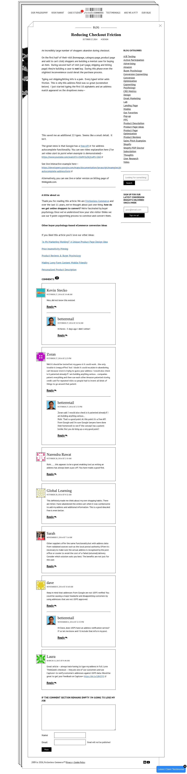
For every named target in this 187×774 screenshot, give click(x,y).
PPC (125, 119)
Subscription (129, 151)
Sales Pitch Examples (134, 140)
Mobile (127, 109)
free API (84, 145)
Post (46, 749)
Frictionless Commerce (97, 201)
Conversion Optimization (130, 79)
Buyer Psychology (132, 70)
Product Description (133, 123)
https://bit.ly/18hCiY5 (94, 676)
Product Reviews (132, 137)
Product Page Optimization (130, 132)
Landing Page (130, 105)
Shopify (127, 144)
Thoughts (128, 154)
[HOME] (94, 13)
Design (105, 39)
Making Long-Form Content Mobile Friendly (64, 262)
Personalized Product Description (59, 269)
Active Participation (133, 60)
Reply (50, 307)
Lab (125, 101)
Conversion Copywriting (135, 74)
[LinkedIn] (145, 763)
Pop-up (127, 116)
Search (129, 183)
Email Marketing (132, 98)
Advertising (129, 63)
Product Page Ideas (133, 126)
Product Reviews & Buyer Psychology (61, 255)
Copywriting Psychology (129, 86)
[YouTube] (148, 763)
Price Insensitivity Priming (55, 248)
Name (45, 735)
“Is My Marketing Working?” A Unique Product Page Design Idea (75, 241)
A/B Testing (129, 56)
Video (126, 162)
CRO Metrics (129, 91)
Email (45, 742)
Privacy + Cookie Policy (75, 762)
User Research (130, 158)
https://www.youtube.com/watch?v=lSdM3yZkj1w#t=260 (71, 157)
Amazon (127, 67)
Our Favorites (130, 112)
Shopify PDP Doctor (133, 147)
